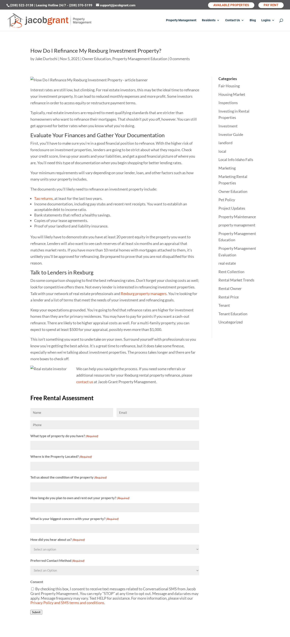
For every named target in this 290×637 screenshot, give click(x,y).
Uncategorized (230, 322)
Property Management (181, 20)
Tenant (224, 305)
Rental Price (228, 297)
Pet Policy (226, 199)
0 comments (180, 58)
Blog (253, 20)
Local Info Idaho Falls (235, 159)
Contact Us (232, 20)
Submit (36, 612)
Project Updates (231, 208)
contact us (84, 381)
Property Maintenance (237, 216)
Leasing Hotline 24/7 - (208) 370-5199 (64, 5)
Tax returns (43, 198)
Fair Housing (229, 85)
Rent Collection (231, 271)
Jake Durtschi (46, 58)
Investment (228, 126)
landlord (225, 142)
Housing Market (231, 94)
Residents (208, 20)
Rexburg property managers (144, 293)
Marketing (227, 168)
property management (236, 225)
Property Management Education (139, 58)
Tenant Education (232, 313)
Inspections (228, 102)
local (222, 151)
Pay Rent (271, 5)
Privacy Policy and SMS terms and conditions (67, 602)
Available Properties (231, 5)
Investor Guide (230, 134)
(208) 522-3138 (22, 5)
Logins (265, 20)
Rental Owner (230, 288)
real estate (227, 263)
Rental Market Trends (236, 280)
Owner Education (96, 58)
